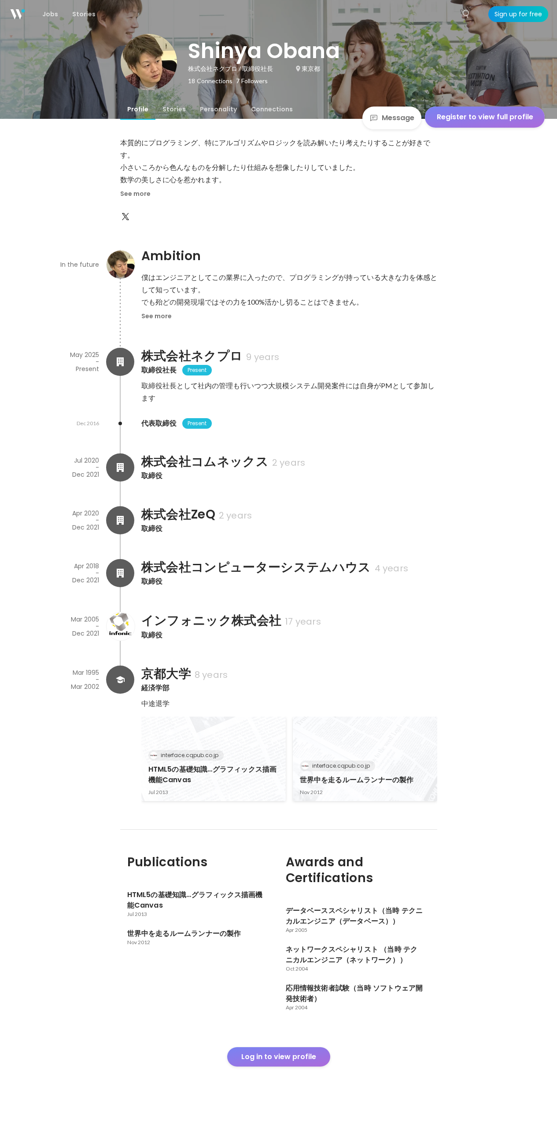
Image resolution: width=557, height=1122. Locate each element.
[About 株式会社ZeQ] (120, 520)
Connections (272, 109)
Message (398, 118)
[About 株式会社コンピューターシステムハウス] (120, 573)
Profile (137, 109)
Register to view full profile (485, 117)
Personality (218, 109)
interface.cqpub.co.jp (189, 755)
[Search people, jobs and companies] (466, 14)
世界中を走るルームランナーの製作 (357, 780)
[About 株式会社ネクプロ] (120, 362)
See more (135, 193)
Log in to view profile (278, 1057)
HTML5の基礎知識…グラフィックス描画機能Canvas (212, 774)
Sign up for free (518, 14)
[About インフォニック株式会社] (120, 626)
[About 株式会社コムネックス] (120, 467)
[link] (213, 759)
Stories (174, 109)
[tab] (137, 109)
